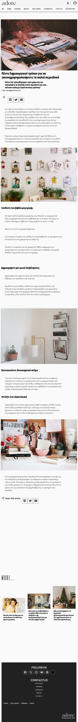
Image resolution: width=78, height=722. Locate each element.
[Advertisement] (39, 551)
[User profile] (75, 3)
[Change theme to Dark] (68, 3)
